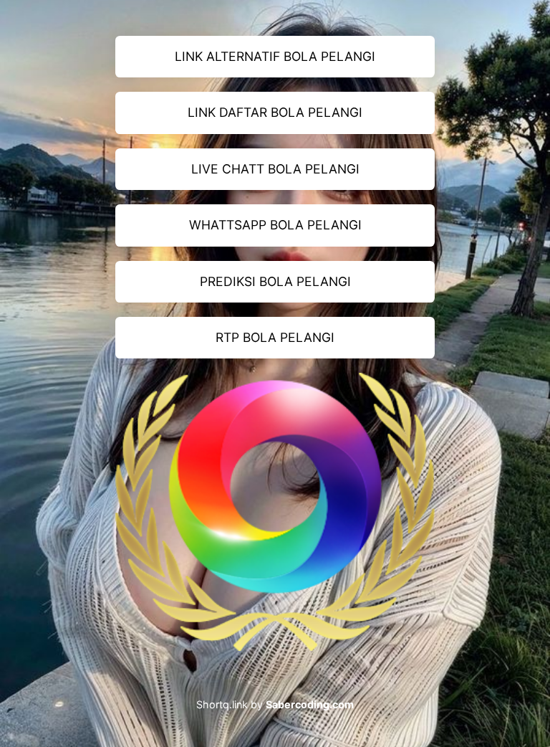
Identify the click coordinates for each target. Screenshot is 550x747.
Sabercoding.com (310, 704)
